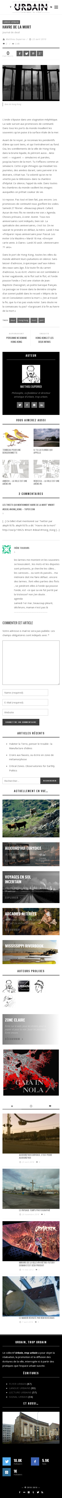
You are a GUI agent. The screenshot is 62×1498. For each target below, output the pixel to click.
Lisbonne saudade (31, 1440)
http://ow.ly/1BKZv (13, 529)
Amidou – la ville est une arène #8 (14, 482)
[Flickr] (24, 1492)
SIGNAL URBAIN (18, 1396)
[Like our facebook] (35, 1461)
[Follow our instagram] (6, 1472)
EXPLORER (11, 897)
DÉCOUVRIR (12, 929)
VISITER (10, 860)
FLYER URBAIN (17, 1383)
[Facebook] (19, 1492)
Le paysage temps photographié (34, 1210)
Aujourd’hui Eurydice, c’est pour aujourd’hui (35, 1156)
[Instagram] (28, 1492)
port (41, 320)
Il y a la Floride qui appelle (43, 451)
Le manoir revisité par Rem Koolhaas (36, 1317)
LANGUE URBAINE (11, 22)
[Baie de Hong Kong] (31, 82)
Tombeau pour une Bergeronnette (11, 451)
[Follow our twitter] (6, 1461)
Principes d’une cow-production (31, 833)
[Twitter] (38, 1492)
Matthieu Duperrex (15, 39)
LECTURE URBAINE (20, 1392)
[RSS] (42, 1492)
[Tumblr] (33, 1492)
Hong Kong (23, 320)
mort (34, 320)
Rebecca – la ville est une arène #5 (46, 482)
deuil (13, 320)
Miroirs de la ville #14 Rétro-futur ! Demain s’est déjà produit (37, 1264)
